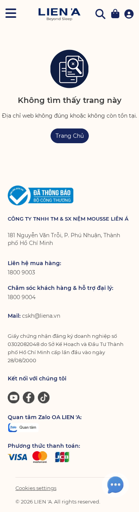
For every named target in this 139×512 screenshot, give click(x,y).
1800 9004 (22, 297)
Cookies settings (35, 488)
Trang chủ (70, 135)
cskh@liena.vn (41, 315)
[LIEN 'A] (59, 14)
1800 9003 (21, 272)
